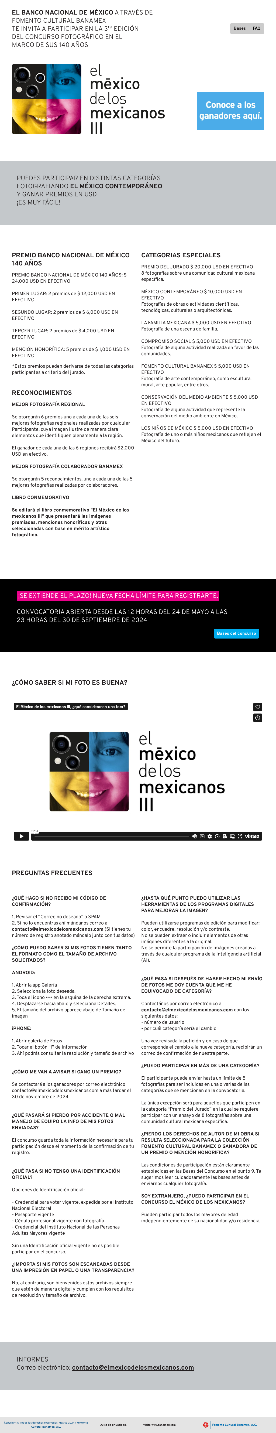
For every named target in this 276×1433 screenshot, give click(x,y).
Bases (240, 28)
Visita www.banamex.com (159, 1425)
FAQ (257, 28)
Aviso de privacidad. (113, 1425)
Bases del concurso (236, 633)
